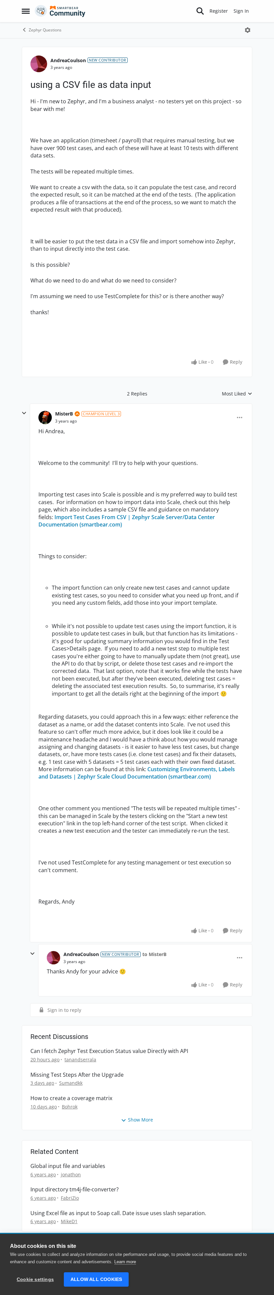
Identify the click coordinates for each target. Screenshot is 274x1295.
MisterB (64, 413)
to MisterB (154, 954)
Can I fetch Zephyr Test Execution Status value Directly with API (109, 1051)
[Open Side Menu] (25, 11)
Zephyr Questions (45, 30)
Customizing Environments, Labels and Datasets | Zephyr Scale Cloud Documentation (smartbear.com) (136, 773)
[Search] (200, 11)
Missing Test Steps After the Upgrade (77, 1074)
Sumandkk (71, 1083)
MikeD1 (69, 1221)
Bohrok (70, 1106)
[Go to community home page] (60, 11)
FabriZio (70, 1198)
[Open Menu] (247, 30)
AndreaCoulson (68, 60)
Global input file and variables (67, 1166)
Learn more (125, 1261)
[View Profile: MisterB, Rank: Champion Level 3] (45, 417)
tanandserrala (80, 1059)
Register (219, 11)
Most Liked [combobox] (237, 393)
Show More (140, 1119)
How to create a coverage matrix (71, 1098)
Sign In (241, 11)
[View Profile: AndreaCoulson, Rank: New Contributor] (38, 63)
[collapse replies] (24, 413)
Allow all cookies (96, 1279)
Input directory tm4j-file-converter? (74, 1189)
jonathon (71, 1174)
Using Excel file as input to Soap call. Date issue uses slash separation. (118, 1213)
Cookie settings (35, 1279)
